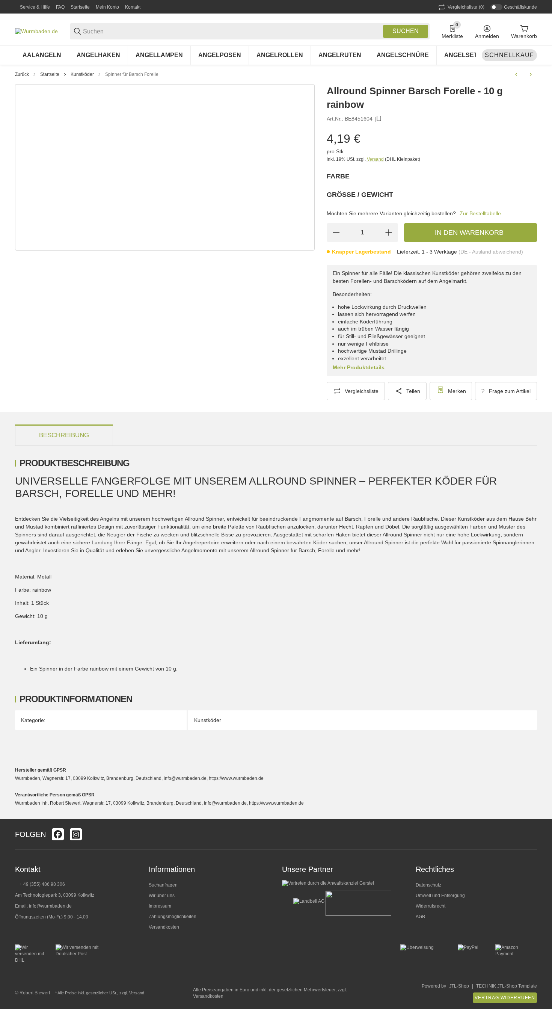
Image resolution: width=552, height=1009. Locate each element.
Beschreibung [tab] (64, 435)
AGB (420, 916)
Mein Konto (107, 7)
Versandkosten (164, 927)
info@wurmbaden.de (50, 906)
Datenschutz (428, 885)
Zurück (22, 74)
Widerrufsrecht (430, 906)
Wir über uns (162, 895)
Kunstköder (82, 74)
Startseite (80, 7)
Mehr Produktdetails (359, 367)
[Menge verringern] (336, 232)
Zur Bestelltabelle (480, 213)
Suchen (405, 31)
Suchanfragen (163, 885)
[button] (531, 834)
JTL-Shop (459, 986)
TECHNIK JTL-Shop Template (506, 986)
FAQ (60, 7)
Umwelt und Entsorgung (440, 895)
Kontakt (132, 7)
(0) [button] (466, 7)
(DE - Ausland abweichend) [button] (490, 252)
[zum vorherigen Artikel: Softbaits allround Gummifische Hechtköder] (516, 74)
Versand (376, 159)
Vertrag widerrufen (505, 997)
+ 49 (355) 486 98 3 (40, 884)
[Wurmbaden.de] (36, 31)
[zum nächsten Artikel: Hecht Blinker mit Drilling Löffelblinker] (530, 74)
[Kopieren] (378, 119)
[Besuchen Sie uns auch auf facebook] (58, 834)
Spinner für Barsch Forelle (131, 74)
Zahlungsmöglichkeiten (172, 916)
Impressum (160, 906)
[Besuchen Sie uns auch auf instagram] (76, 834)
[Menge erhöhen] (388, 232)
